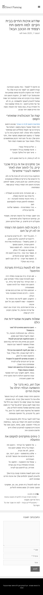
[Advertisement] (21, 60)
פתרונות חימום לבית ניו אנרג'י (28, 124)
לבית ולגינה (32, 494)
